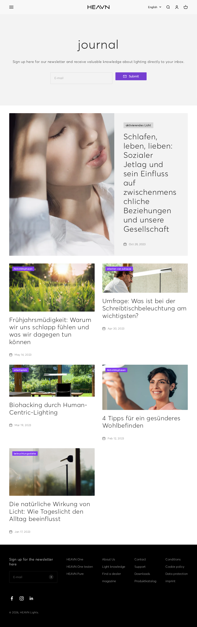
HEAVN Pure (75, 574)
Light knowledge (113, 566)
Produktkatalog (145, 581)
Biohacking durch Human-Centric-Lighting (48, 408)
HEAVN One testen (80, 566)
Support (140, 566)
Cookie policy (174, 566)
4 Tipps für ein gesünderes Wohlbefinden (141, 421)
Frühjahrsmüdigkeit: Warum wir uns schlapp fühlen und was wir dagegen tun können (50, 331)
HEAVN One (75, 559)
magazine (109, 581)
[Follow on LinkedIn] (31, 598)
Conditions (173, 559)
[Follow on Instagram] (21, 598)
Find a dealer (111, 574)
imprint (170, 581)
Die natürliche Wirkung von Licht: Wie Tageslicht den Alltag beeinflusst (49, 511)
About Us (108, 559)
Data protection (176, 574)
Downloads (142, 574)
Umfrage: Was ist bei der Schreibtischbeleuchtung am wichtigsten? (144, 308)
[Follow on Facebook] (11, 598)
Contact (140, 559)
